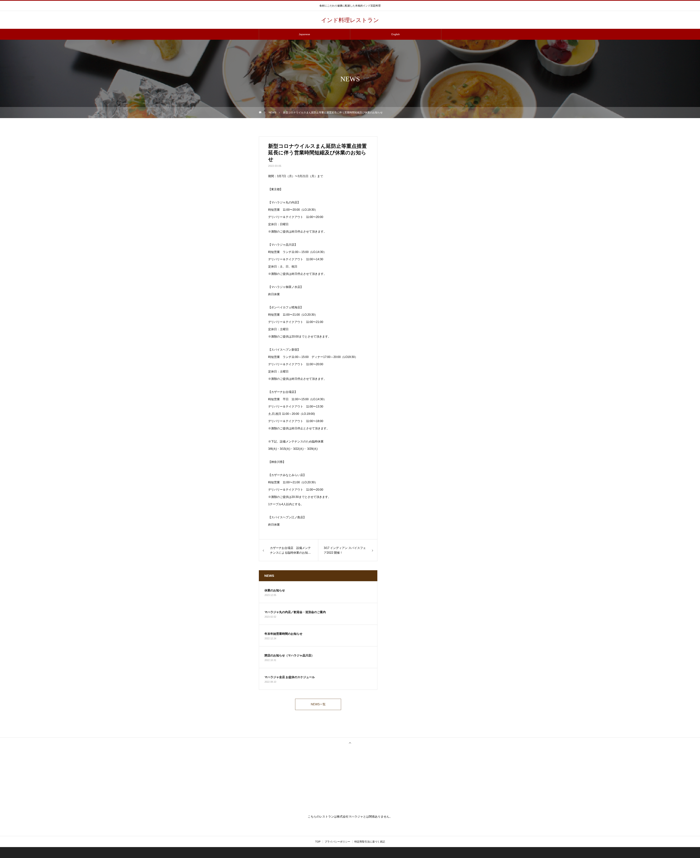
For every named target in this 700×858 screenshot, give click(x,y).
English (395, 34)
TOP (317, 841)
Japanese (304, 34)
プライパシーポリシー (337, 841)
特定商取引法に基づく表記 (369, 841)
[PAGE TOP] (350, 742)
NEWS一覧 (318, 704)
